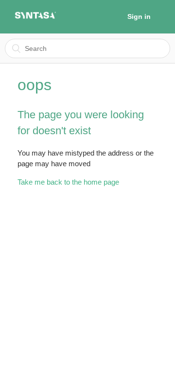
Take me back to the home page (68, 182)
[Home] (35, 18)
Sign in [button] (139, 16)
